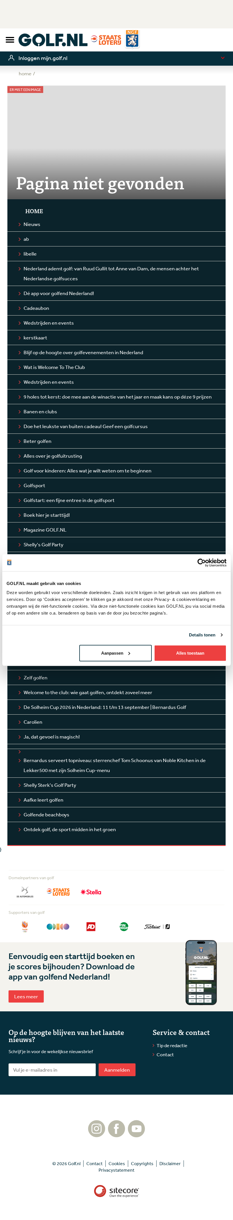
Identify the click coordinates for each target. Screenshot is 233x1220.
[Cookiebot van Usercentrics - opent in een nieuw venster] (201, 563)
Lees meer (26, 996)
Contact (165, 1054)
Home (34, 211)
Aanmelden (117, 1070)
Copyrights (142, 1163)
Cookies (117, 1163)
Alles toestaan (190, 652)
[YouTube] (136, 1134)
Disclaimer (170, 1163)
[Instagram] (96, 1134)
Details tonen (202, 634)
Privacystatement (116, 1170)
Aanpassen (112, 652)
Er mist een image (25, 89)
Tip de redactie (172, 1045)
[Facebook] (116, 1134)
